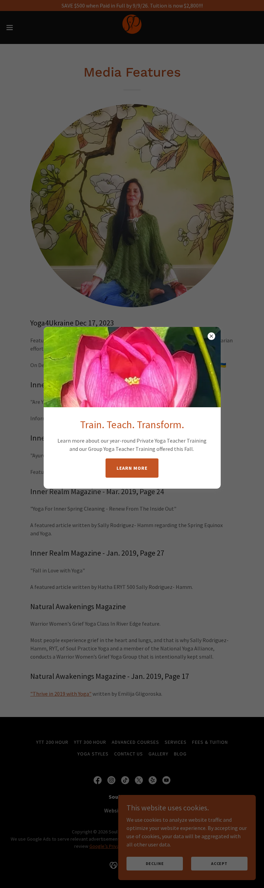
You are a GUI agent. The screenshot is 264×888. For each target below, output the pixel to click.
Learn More (132, 468)
